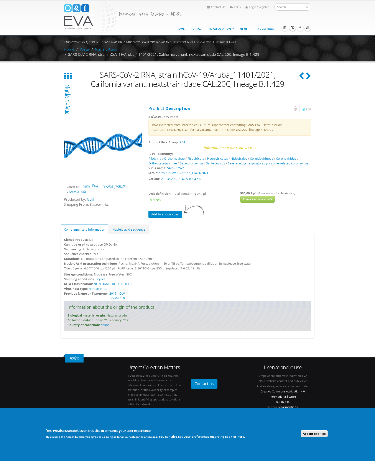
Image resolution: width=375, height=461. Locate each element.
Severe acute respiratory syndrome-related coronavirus (268, 163)
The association (219, 29)
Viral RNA (90, 186)
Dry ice (100, 279)
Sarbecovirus (215, 163)
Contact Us (218, 7)
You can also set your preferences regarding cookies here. (201, 436)
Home (181, 29)
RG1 (308, 109)
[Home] (90, 17)
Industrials (265, 29)
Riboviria (154, 158)
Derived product (113, 186)
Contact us (204, 383)
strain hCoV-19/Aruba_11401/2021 (183, 173)
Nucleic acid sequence (128, 229)
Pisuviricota (196, 158)
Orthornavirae (174, 158)
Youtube (307, 28)
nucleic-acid (67, 99)
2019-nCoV (117, 293)
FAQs (237, 7)
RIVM (90, 199)
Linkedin (285, 28)
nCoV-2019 (117, 298)
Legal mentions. (288, 407)
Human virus (98, 289)
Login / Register (259, 7)
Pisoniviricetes (217, 158)
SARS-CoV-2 (175, 168)
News (244, 29)
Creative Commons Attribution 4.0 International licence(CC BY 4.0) (283, 397)
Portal (196, 29)
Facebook (300, 28)
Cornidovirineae (261, 158)
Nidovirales (239, 158)
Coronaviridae (286, 158)
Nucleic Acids (106, 49)
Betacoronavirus (191, 163)
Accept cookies (314, 433)
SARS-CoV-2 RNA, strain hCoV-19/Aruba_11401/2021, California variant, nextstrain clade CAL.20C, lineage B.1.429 (163, 54)
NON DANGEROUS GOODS (113, 284)
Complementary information (84, 229)
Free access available (256, 199)
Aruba (105, 325)
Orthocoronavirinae (162, 163)
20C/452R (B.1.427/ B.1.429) (181, 179)
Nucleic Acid (77, 192)
